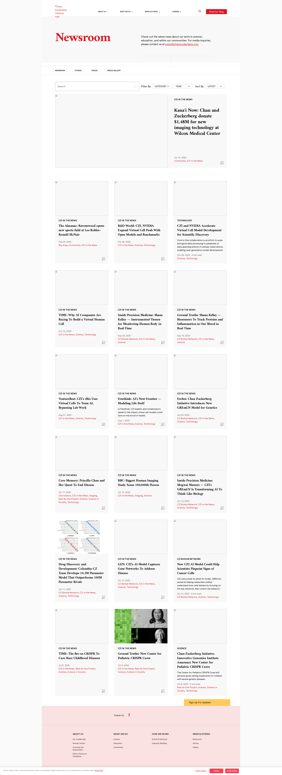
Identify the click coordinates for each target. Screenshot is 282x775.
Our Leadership (79, 739)
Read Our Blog (216, 11)
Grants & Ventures (159, 739)
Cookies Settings (200, 771)
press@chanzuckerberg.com (182, 44)
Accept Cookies (232, 771)
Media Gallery (114, 70)
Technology (149, 245)
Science (139, 245)
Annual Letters (79, 743)
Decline (216, 771)
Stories (78, 70)
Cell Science (65, 495)
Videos (94, 70)
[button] (162, 86)
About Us (102, 12)
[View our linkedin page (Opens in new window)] (151, 714)
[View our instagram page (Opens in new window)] (136, 714)
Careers (176, 12)
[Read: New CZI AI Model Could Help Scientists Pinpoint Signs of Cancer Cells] (200, 561)
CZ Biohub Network (128, 339)
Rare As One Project (68, 498)
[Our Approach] (61, 11)
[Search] (200, 11)
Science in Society (77, 672)
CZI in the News (195, 160)
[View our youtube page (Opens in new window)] (165, 714)
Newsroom (60, 70)
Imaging (93, 495)
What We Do (125, 12)
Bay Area (63, 245)
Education (118, 743)
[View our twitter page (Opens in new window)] (158, 714)
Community (180, 160)
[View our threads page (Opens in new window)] (143, 714)
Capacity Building (159, 743)
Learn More (99, 770)
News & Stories (151, 12)
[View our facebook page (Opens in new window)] (129, 714)
